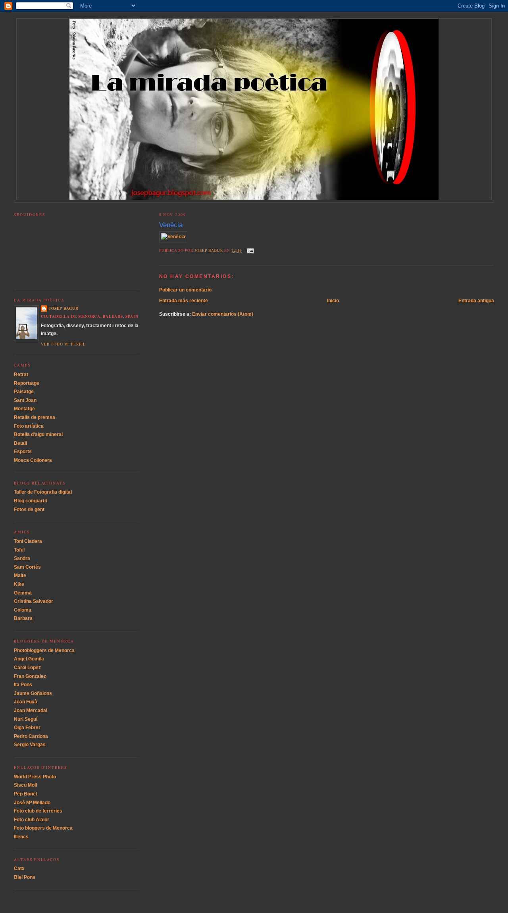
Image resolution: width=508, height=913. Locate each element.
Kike (19, 584)
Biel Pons (24, 877)
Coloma (22, 610)
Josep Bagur (64, 308)
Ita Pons (23, 684)
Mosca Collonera (33, 460)
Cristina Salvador (33, 601)
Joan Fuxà (25, 702)
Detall (20, 443)
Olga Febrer (27, 727)
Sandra (22, 558)
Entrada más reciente (183, 300)
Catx (19, 868)
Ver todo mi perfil (63, 344)
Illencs (21, 837)
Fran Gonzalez (30, 676)
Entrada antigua (476, 300)
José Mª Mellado (32, 802)
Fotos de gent (29, 509)
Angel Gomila (29, 659)
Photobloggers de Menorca (44, 650)
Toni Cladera (28, 541)
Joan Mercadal (30, 710)
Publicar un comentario (185, 290)
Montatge (24, 408)
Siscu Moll (25, 785)
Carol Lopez (27, 667)
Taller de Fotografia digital (43, 492)
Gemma (23, 593)
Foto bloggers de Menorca (43, 828)
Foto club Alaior (31, 819)
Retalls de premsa (34, 417)
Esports (23, 451)
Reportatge (26, 383)
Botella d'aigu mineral (38, 434)
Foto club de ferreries (38, 811)
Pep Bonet (25, 794)
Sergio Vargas (30, 744)
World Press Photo (35, 777)
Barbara (23, 618)
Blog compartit (30, 501)
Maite (20, 575)
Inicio (333, 300)
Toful (19, 550)
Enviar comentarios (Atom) (222, 314)
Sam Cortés (27, 567)
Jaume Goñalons (33, 693)
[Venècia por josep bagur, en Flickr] (173, 236)
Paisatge (24, 391)
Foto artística (29, 426)
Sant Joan (25, 400)
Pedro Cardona (31, 736)
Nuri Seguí (25, 719)
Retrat (21, 374)
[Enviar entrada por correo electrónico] (250, 250)
